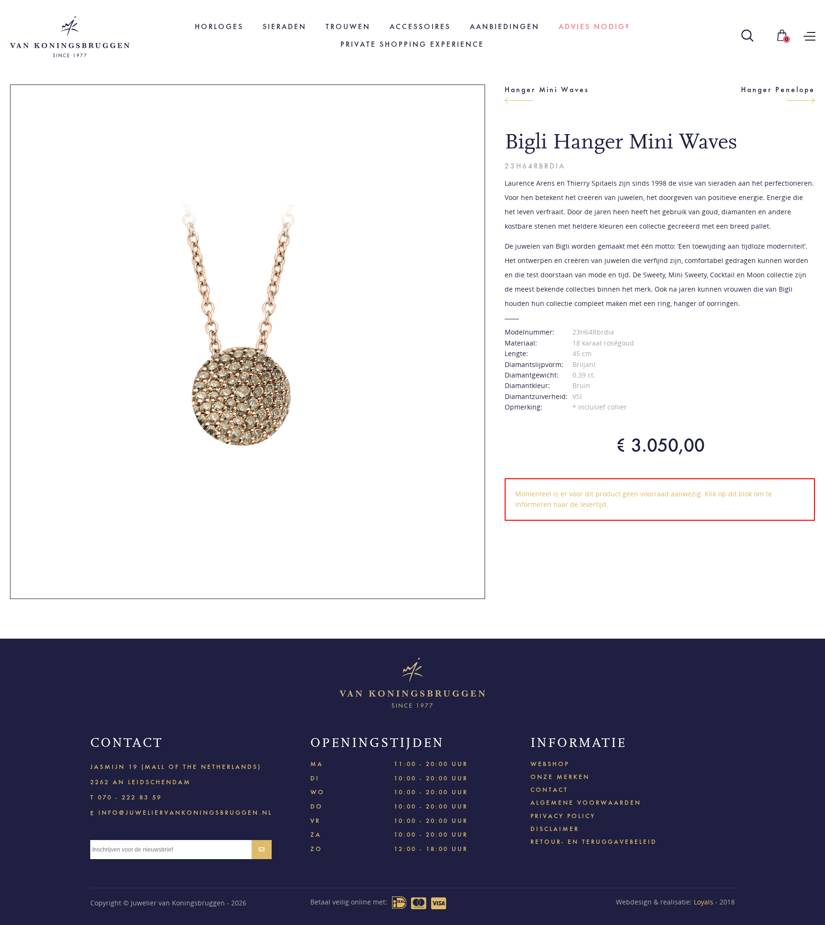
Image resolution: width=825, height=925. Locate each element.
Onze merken (560, 776)
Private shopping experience (412, 44)
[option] (248, 342)
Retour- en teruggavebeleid (593, 841)
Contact (549, 789)
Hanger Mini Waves (547, 89)
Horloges (219, 26)
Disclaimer (554, 828)
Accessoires (420, 26)
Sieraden (285, 26)
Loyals (703, 901)
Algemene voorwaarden (585, 802)
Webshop (549, 763)
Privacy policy (562, 816)
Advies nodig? (594, 26)
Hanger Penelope (778, 89)
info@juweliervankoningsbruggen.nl (185, 812)
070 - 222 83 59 (130, 797)
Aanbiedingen (504, 26)
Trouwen (348, 26)
